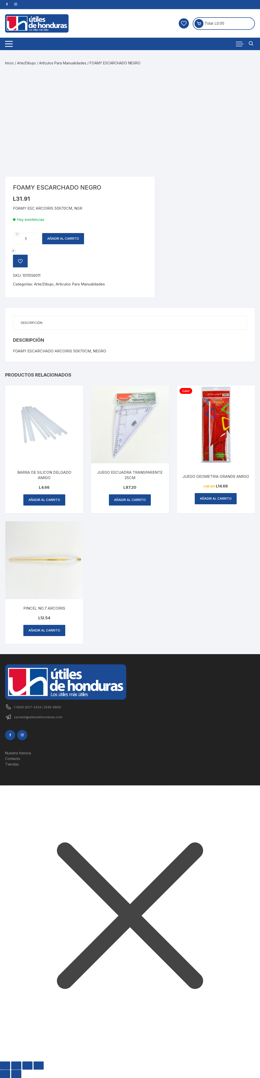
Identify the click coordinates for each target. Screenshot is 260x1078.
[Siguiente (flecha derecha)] (16, 1074)
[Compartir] (27, 1065)
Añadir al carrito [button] (44, 500)
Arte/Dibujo (26, 63)
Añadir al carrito (63, 238)
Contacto (12, 758)
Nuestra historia (18, 753)
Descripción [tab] (31, 323)
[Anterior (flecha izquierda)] (5, 1074)
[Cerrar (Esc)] (39, 1065)
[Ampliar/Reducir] (5, 1065)
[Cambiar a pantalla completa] (16, 1065)
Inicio (9, 63)
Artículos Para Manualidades (62, 63)
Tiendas (12, 764)
